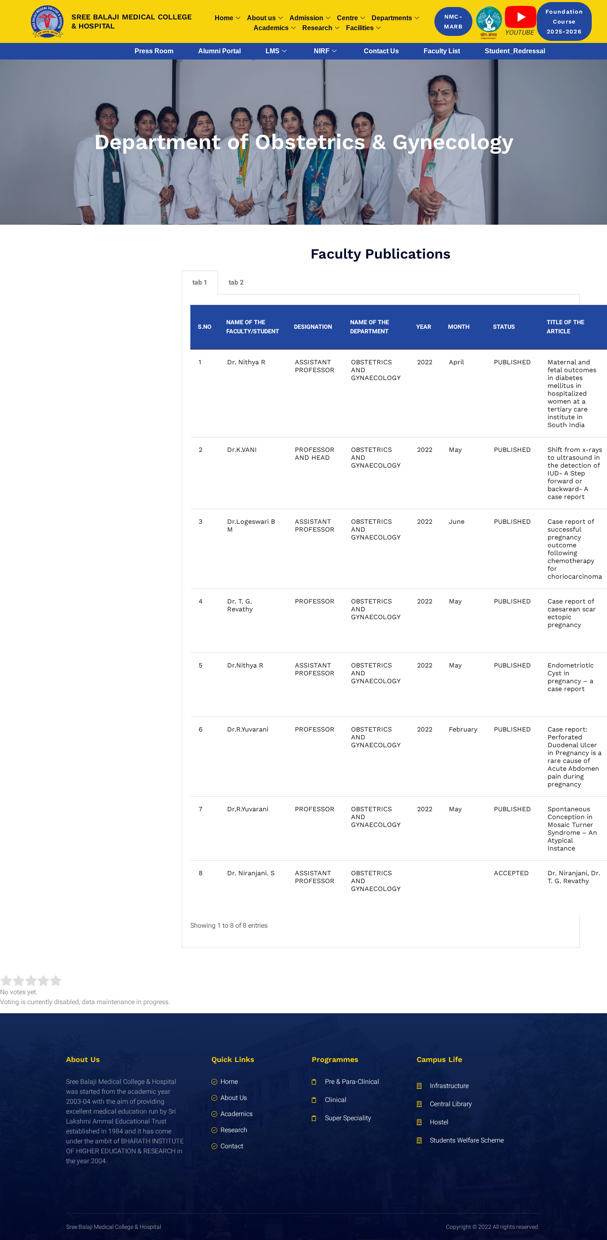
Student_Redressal (515, 51)
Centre (347, 17)
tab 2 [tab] (236, 282)
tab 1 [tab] (199, 282)
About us (261, 17)
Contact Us (381, 51)
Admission (306, 17)
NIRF (322, 51)
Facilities (360, 27)
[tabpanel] (381, 621)
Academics (271, 27)
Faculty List (442, 51)
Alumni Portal (219, 51)
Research (317, 27)
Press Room (154, 51)
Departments (392, 17)
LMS (273, 51)
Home (224, 17)
